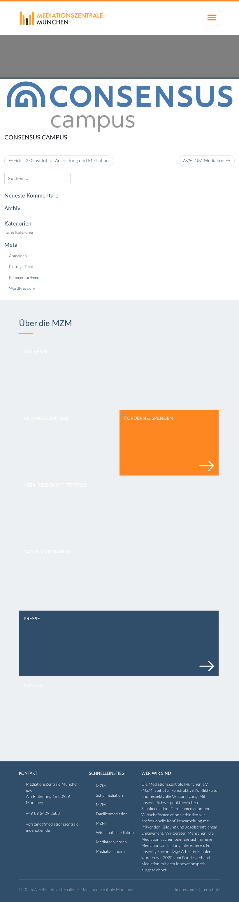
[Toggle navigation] (212, 18)
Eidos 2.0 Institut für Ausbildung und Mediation (61, 160)
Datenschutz (208, 890)
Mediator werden (111, 842)
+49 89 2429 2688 (43, 814)
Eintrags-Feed (21, 267)
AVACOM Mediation (203, 160)
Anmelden (18, 256)
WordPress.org (22, 288)
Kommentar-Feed (24, 278)
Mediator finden (110, 851)
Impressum (184, 890)
